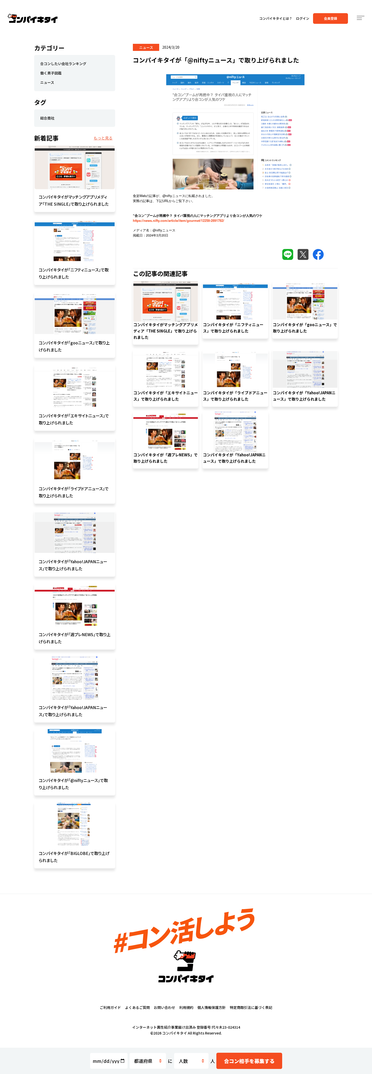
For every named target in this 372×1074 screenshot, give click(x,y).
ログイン (302, 18)
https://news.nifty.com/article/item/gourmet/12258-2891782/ (178, 220)
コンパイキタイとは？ (275, 18)
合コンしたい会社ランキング (63, 63)
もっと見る (103, 138)
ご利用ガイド (110, 1007)
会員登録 (330, 18)
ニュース (47, 82)
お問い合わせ (164, 1007)
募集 (249, 1061)
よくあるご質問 (137, 1007)
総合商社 (47, 118)
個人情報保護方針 (211, 1007)
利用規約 (186, 1007)
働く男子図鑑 (50, 72)
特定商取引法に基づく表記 (251, 1007)
